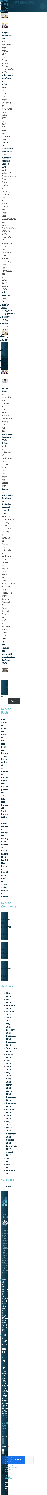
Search (4, 696)
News (4, 693)
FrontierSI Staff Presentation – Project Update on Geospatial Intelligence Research (4, 826)
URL (3, 949)
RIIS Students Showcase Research (4, 728)
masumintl (6, 968)
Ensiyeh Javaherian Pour (7, 35)
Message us (4, 1351)
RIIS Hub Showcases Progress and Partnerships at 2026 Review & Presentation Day (4, 762)
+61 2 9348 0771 (4, 1339)
